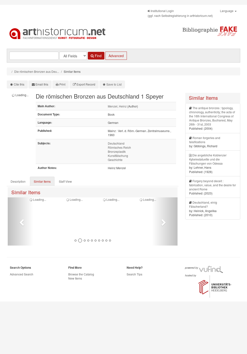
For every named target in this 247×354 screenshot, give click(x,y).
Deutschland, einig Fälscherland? (203, 204)
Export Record (85, 84)
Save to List (114, 84)
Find (98, 55)
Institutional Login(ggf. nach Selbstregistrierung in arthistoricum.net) (180, 13)
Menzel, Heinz (117, 106)
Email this (41, 84)
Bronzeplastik (117, 151)
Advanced (116, 55)
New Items (75, 278)
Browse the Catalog (81, 274)
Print (62, 84)
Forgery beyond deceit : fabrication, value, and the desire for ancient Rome (212, 185)
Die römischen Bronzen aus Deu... (36, 71)
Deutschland (116, 143)
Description (18, 181)
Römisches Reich (119, 147)
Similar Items (42, 181)
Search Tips (134, 274)
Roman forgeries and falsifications (204, 140)
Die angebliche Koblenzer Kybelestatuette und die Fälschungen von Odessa (207, 159)
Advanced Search (21, 274)
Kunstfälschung (118, 156)
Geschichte (115, 160)
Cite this (19, 84)
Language (227, 11)
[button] (20, 221)
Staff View (65, 181)
